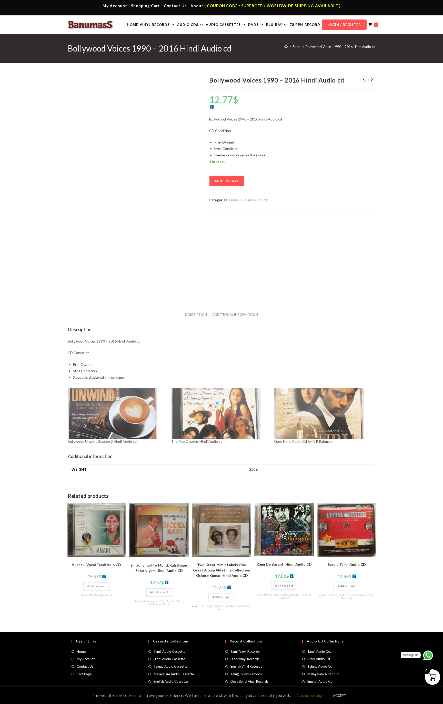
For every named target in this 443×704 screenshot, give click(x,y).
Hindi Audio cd (256, 200)
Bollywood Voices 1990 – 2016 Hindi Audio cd (340, 47)
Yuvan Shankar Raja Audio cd (358, 596)
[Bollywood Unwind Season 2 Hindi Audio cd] (117, 413)
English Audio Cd (320, 681)
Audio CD (236, 200)
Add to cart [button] (96, 586)
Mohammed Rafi (159, 604)
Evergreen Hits (156, 601)
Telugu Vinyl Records (246, 674)
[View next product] (371, 79)
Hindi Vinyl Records (244, 659)
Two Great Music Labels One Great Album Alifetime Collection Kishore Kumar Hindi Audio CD (221, 570)
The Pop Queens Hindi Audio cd (197, 441)
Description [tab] (196, 315)
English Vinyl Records (246, 666)
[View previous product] (363, 79)
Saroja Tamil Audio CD (347, 564)
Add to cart (227, 181)
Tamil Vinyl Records (245, 651)
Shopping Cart (145, 5)
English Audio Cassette (171, 681)
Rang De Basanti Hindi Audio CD (284, 564)
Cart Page (84, 674)
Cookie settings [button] (310, 695)
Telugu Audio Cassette (170, 666)
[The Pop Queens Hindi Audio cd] (220, 413)
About (196, 5)
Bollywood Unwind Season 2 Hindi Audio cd (102, 441)
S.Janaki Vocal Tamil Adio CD (96, 564)
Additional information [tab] (235, 315)
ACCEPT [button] (339, 695)
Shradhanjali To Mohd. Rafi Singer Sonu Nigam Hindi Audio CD (158, 568)
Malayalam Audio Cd (323, 674)
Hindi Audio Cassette (169, 659)
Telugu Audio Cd (319, 666)
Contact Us (175, 5)
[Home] (286, 47)
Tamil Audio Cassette (169, 651)
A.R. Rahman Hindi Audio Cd (274, 595)
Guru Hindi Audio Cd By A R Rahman (303, 441)
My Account (115, 5)
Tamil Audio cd (103, 595)
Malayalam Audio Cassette (174, 674)
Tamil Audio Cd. (319, 651)
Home (81, 651)
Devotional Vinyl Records (249, 681)
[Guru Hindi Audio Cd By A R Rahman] (323, 413)
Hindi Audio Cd (318, 659)
